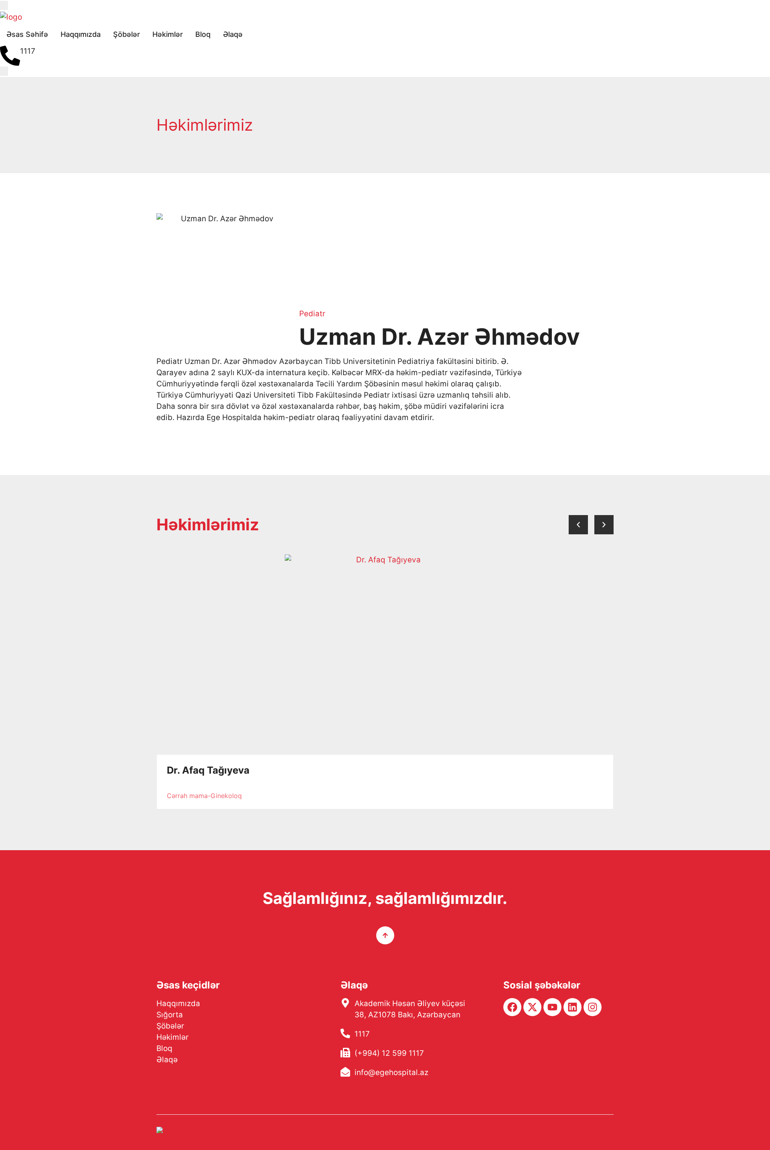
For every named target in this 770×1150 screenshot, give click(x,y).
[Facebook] (512, 1007)
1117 (27, 51)
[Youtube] (552, 1007)
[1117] (10, 56)
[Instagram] (593, 1007)
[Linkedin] (572, 1007)
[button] (578, 524)
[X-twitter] (532, 1007)
